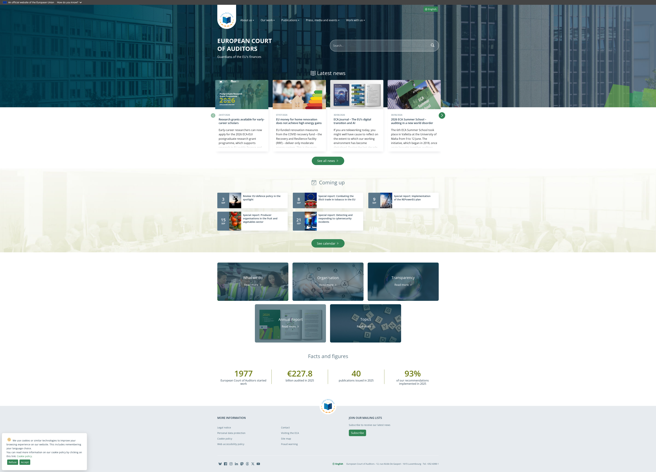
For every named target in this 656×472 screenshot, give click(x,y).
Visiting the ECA (290, 433)
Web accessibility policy (230, 444)
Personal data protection (231, 433)
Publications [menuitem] (289, 20)
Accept (25, 462)
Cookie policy (224, 438)
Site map (286, 438)
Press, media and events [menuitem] (321, 20)
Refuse (13, 462)
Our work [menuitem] (267, 20)
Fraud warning (289, 444)
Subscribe (357, 433)
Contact (285, 427)
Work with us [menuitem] (354, 20)
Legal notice (224, 427)
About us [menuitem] (246, 20)
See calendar (326, 243)
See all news (326, 161)
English (432, 9)
